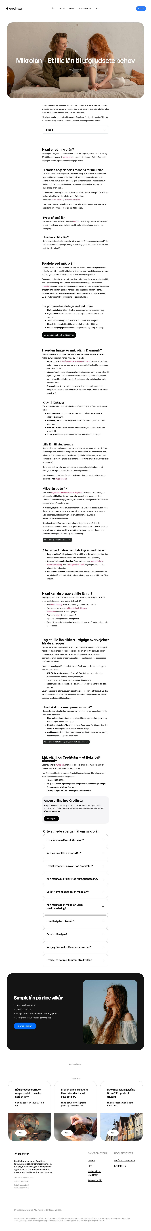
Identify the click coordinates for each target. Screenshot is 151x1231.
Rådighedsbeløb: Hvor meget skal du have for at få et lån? (28, 1093)
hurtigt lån (60, 765)
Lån (52, 8)
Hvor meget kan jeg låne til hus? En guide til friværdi (121, 1093)
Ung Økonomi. (61, 479)
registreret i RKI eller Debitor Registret (66, 492)
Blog (98, 8)
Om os (62, 8)
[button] (104, 130)
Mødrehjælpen (97, 561)
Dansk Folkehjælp (55, 565)
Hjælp (72, 8)
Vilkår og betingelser (124, 1160)
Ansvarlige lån (85, 8)
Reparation (51, 612)
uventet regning (55, 604)
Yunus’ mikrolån (57, 200)
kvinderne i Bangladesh (72, 200)
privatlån (45, 286)
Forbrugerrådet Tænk (76, 565)
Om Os (91, 1160)
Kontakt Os (120, 1166)
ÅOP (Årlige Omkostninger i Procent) (75, 361)
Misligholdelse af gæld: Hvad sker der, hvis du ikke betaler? (74, 1093)
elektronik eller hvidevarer (76, 608)
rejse (57, 615)
